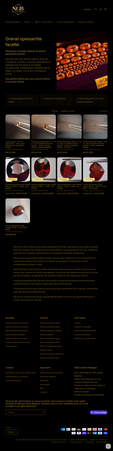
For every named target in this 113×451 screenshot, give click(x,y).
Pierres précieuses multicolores (52, 354)
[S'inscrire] (42, 412)
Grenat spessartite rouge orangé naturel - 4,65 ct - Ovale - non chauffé (18, 186)
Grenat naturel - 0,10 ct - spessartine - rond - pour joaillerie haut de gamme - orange (15, 144)
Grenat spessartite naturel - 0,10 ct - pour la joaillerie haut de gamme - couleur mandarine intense (95, 144)
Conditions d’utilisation (59, 442)
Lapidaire (43, 392)
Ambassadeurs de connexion (17, 376)
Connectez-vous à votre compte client (21, 373)
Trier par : (55, 111)
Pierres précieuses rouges (50, 338)
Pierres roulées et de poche (16, 338)
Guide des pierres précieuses (51, 373)
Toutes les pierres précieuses (17, 323)
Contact (77, 323)
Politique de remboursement (85, 331)
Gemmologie (45, 384)
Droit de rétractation (14, 380)
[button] (13, 22)
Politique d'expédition (82, 327)
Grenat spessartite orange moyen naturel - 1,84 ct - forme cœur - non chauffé (94, 186)
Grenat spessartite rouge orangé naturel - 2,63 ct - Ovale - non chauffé (43, 186)
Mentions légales (101, 442)
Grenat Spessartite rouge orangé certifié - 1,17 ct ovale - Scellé (17, 227)
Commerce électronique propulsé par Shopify (52, 439)
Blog (41, 388)
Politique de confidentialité (84, 338)
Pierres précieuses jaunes (50, 342)
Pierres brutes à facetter (15, 334)
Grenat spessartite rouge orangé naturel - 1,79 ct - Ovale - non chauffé (69, 186)
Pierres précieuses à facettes (17, 327)
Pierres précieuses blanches (51, 346)
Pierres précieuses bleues (50, 327)
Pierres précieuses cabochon (17, 331)
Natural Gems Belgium (29, 439)
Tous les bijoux (11, 346)
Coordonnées (89, 442)
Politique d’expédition (76, 442)
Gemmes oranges (46, 334)
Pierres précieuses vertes (50, 323)
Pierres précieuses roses (49, 358)
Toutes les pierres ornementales (18, 342)
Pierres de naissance (48, 376)
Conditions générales (82, 334)
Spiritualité (44, 380)
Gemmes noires (46, 350)
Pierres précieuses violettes (51, 331)
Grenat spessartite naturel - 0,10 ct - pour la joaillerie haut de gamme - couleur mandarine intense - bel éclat (69, 144)
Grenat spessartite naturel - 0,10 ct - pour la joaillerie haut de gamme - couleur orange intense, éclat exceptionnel (43, 144)
